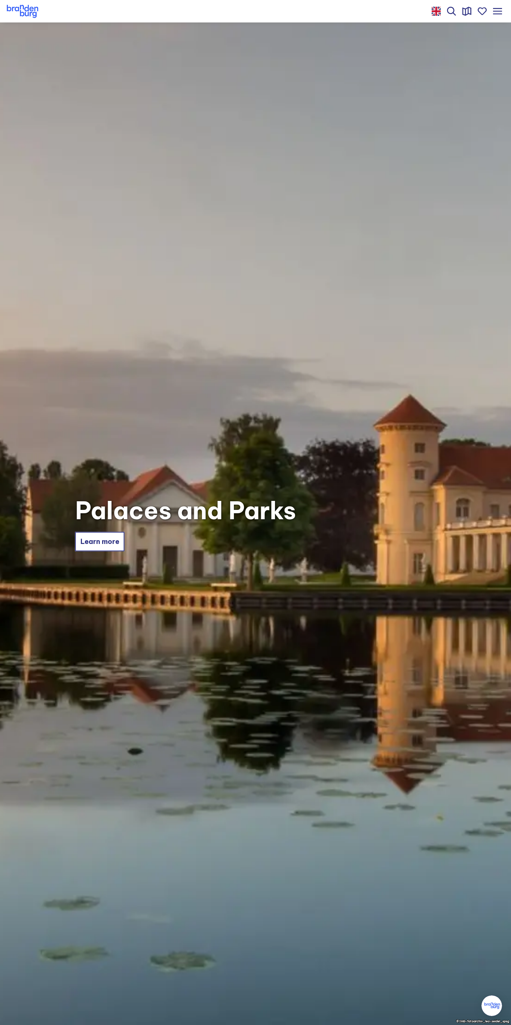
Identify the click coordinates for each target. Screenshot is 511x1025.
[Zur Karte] (467, 11)
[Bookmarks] (482, 11)
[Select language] (436, 11)
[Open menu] (497, 11)
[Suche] (451, 11)
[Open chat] (491, 1005)
